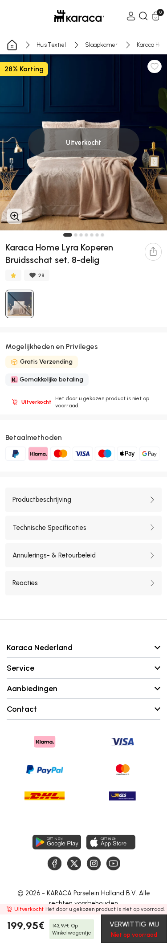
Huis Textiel (51, 44)
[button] (67, 235)
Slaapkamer (101, 44)
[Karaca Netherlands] (67, 16)
